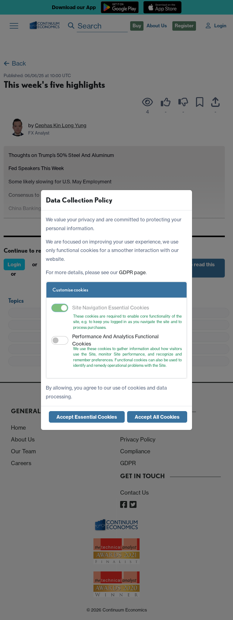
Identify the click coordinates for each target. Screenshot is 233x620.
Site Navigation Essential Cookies (110, 308)
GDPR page (132, 272)
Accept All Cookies (157, 417)
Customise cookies (70, 290)
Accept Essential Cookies (86, 417)
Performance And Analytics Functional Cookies (115, 340)
